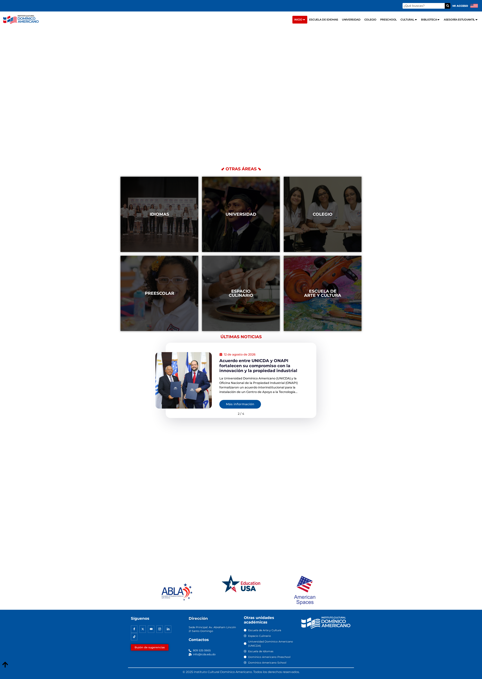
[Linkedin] (168, 629)
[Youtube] (151, 629)
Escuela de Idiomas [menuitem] (323, 19)
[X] (142, 629)
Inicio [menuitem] (298, 19)
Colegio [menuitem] (370, 19)
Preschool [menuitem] (388, 19)
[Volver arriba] (5, 665)
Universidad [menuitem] (351, 19)
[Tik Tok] (134, 636)
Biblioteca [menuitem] (429, 19)
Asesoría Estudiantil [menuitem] (459, 19)
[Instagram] (159, 629)
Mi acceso (460, 6)
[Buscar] (447, 6)
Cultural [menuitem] (407, 19)
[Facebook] (134, 629)
